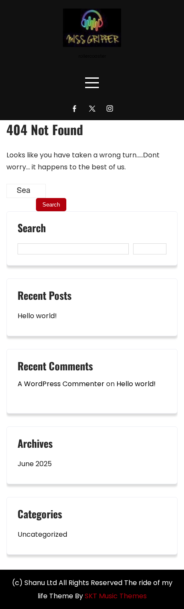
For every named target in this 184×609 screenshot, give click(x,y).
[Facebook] (74, 108)
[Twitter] (92, 108)
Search (32, 228)
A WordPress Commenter (61, 384)
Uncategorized (42, 534)
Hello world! (37, 316)
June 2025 (35, 464)
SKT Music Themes (116, 596)
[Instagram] (109, 108)
